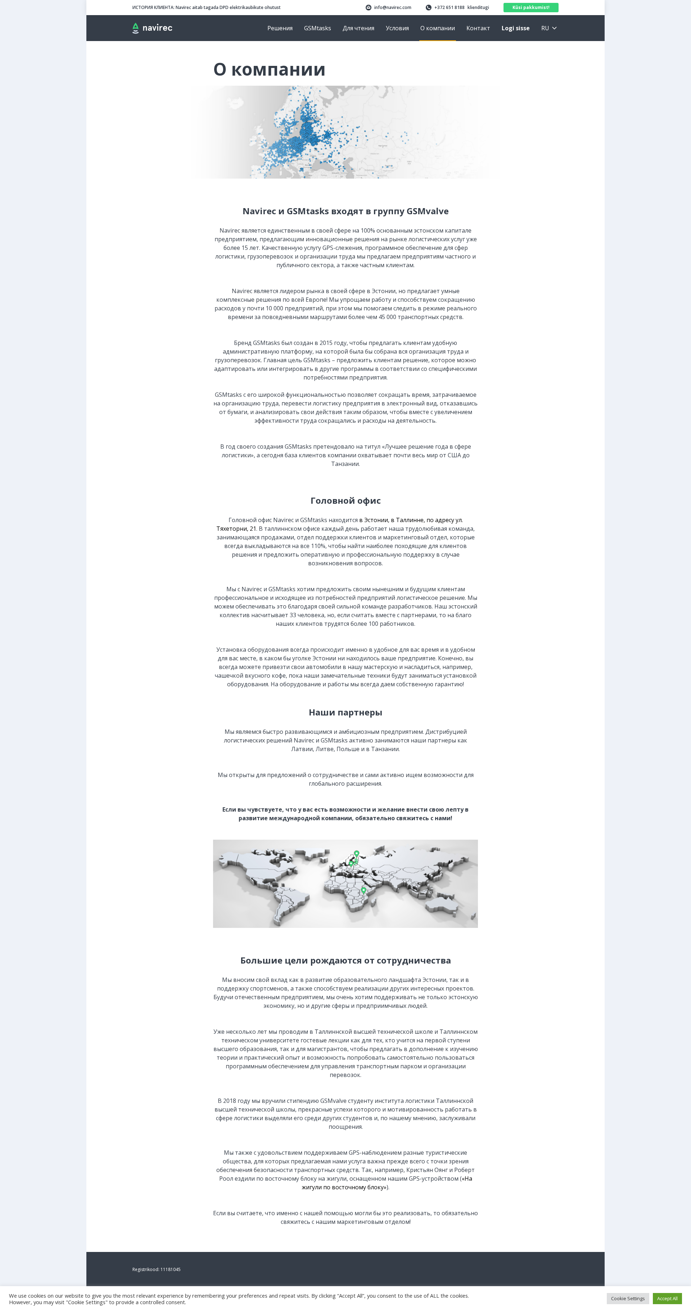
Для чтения (358, 28)
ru (545, 28)
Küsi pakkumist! (531, 7)
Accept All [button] (667, 1298)
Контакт (478, 28)
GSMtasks (317, 28)
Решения (280, 28)
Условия (397, 28)
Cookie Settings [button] (628, 1298)
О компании (437, 28)
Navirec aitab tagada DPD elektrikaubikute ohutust (206, 7)
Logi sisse (516, 28)
